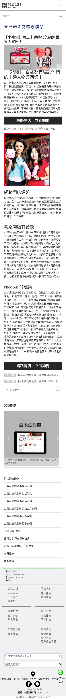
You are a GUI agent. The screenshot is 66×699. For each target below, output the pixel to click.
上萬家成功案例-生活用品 (18, 493)
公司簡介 (13, 597)
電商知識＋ (14, 634)
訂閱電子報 (14, 629)
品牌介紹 (13, 588)
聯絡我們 (46, 629)
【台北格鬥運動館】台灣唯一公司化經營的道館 (32, 381)
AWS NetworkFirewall (17, 574)
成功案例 (13, 615)
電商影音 (13, 611)
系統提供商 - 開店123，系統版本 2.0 (33, 697)
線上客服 (46, 638)
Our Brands (13, 593)
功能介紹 (9, 561)
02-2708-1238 (35, 689)
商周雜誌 (9, 553)
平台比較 (46, 615)
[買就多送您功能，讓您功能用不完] (33, 120)
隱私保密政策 (48, 641)
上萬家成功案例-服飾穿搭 (18, 516)
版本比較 (46, 593)
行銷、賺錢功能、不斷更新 (18, 546)
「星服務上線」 (12, 531)
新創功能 (13, 619)
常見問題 (46, 634)
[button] (8, 438)
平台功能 (46, 588)
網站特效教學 (11, 478)
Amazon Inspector (15, 577)
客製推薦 (46, 619)
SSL (10, 580)
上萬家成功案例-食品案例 (18, 486)
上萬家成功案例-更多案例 (18, 523)
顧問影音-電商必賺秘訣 (16, 538)
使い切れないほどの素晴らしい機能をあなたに (30, 128)
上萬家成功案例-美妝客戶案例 (20, 508)
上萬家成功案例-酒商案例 (18, 501)
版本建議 (46, 597)
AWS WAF (12, 571)
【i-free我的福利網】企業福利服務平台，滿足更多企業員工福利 (32, 375)
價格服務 (46, 611)
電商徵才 (13, 601)
